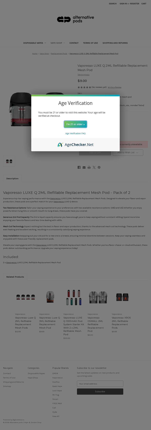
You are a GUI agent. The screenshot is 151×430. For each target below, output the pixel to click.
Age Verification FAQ (75, 133)
